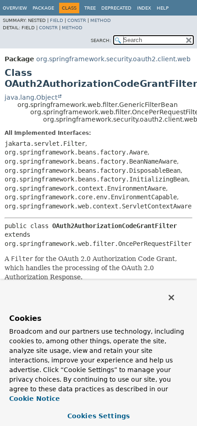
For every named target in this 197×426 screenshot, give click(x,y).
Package (43, 8)
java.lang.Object (31, 97)
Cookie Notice (34, 398)
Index (144, 8)
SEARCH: (101, 40)
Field (56, 20)
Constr (76, 20)
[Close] (171, 298)
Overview (15, 8)
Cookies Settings (98, 416)
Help (163, 8)
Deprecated (116, 8)
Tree (90, 8)
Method (100, 20)
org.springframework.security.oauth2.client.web (113, 59)
